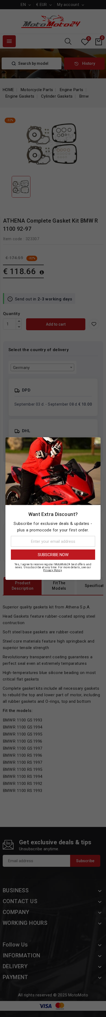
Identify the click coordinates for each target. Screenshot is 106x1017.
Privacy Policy (52, 570)
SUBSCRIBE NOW (53, 554)
